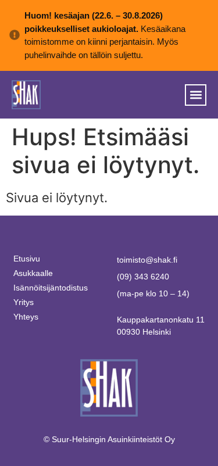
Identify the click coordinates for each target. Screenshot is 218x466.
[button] (195, 95)
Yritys (23, 302)
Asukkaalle (33, 273)
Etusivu (26, 258)
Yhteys (25, 316)
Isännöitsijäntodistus (50, 287)
